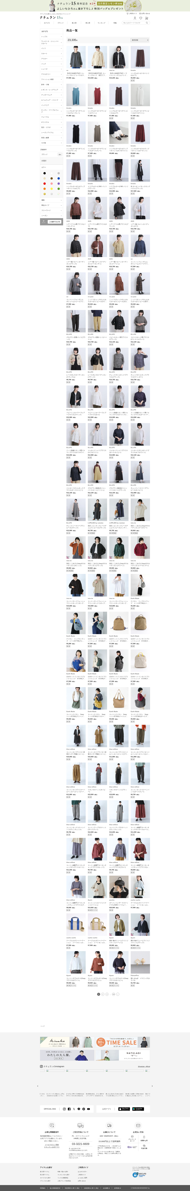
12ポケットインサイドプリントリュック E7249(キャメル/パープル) (118, 640)
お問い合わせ (82, 1181)
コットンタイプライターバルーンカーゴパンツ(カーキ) (140, 753)
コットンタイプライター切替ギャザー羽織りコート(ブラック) (75, 753)
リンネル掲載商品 (63, 1178)
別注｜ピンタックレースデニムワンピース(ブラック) (97, 527)
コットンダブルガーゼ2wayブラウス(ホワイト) (75, 979)
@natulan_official (144, 1066)
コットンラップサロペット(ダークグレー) (97, 828)
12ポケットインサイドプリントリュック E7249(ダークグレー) (118, 678)
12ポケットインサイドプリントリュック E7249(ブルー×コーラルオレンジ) (75, 678)
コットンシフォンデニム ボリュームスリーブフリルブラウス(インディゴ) (140, 263)
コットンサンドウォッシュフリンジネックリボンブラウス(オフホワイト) (118, 602)
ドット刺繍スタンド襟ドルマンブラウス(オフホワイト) (75, 451)
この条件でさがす (54, 222)
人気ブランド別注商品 (64, 1181)
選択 (60, 154)
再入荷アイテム (44, 1174)
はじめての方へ (82, 1171)
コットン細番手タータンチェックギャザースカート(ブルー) (75, 866)
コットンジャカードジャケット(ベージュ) (97, 904)
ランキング (101, 23)
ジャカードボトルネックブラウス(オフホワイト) (140, 451)
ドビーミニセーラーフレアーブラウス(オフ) (97, 413)
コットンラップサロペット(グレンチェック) (118, 828)
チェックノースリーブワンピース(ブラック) (75, 527)
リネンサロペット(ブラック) (118, 791)
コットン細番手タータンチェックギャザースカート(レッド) (140, 828)
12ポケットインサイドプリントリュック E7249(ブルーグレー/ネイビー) (97, 640)
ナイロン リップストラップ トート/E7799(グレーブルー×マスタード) (75, 640)
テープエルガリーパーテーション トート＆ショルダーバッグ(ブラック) (140, 904)
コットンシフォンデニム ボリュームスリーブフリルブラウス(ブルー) (75, 300)
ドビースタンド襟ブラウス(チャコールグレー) (140, 338)
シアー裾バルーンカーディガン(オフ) (140, 225)
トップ (43, 1026)
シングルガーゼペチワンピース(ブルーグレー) (75, 112)
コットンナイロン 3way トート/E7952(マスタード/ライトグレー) (97, 715)
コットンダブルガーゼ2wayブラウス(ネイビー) (118, 979)
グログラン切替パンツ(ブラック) (75, 338)
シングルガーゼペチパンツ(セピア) (140, 74)
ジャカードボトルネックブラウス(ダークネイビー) (75, 489)
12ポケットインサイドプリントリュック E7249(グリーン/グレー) (97, 678)
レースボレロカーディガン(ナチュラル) (75, 376)
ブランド (61, 23)
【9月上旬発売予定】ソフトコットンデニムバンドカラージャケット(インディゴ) (118, 74)
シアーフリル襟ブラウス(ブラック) (118, 225)
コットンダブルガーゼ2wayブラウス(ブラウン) (97, 979)
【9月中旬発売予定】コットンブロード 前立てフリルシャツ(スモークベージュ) (97, 74)
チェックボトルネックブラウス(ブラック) (118, 376)
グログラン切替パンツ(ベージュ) (97, 338)
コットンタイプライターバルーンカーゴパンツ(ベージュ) (75, 791)
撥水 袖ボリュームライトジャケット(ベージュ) (118, 941)
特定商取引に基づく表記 (72, 1188)
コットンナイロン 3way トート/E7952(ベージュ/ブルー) (118, 715)
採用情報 (116, 1188)
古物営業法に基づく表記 (91, 1188)
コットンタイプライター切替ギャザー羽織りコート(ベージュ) (97, 753)
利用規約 (42, 1188)
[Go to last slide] (37, 1086)
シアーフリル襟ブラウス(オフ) (97, 225)
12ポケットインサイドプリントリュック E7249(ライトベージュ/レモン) (140, 678)
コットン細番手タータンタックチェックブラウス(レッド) (140, 866)
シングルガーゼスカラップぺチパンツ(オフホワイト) (118, 150)
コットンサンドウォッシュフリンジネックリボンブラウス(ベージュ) (97, 602)
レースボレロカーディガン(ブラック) (97, 376)
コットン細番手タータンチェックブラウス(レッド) (97, 866)
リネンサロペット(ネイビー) (96, 791)
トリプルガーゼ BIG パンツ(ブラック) (97, 187)
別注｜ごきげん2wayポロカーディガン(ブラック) (97, 564)
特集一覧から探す (63, 1171)
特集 (115, 23)
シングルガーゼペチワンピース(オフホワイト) (140, 112)
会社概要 (105, 1188)
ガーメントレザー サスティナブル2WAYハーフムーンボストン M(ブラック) (118, 904)
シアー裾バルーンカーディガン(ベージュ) (118, 263)
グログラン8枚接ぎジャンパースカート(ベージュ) (97, 489)
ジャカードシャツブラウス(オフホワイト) (97, 451)
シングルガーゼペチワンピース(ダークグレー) (97, 150)
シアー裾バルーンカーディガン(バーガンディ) (97, 263)
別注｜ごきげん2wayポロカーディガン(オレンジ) (75, 564)
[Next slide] (152, 1086)
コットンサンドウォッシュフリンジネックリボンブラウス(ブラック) (75, 602)
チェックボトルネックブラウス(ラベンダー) (140, 376)
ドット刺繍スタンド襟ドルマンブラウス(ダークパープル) (140, 414)
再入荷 (88, 23)
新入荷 (74, 23)
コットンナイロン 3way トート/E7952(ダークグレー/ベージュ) (140, 715)
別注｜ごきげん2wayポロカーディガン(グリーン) (118, 564)
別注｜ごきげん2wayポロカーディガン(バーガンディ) (140, 564)
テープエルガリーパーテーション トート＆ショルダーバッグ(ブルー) (75, 942)
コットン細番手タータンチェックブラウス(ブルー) (118, 866)
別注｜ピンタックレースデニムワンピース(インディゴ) (118, 527)
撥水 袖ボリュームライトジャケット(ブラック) (140, 941)
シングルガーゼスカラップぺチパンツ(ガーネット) (140, 150)
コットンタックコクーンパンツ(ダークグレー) (140, 791)
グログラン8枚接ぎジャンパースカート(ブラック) (118, 489)
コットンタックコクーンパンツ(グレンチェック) (75, 828)
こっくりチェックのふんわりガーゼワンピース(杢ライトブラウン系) (140, 300)
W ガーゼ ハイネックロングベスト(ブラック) (140, 187)
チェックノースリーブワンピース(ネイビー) (140, 489)
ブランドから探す (45, 1181)
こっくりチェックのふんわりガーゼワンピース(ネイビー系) (97, 300)
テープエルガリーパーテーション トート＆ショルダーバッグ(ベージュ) (97, 942)
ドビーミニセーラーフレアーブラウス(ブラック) (75, 413)
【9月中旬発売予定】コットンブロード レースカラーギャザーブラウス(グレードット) (75, 74)
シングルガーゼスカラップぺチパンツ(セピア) (75, 187)
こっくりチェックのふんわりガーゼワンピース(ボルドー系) (118, 300)
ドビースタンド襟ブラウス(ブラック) (118, 338)
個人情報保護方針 (55, 1188)
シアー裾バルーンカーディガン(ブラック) (75, 263)
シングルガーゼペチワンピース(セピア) (118, 112)
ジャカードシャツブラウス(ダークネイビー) (118, 451)
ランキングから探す (63, 1174)
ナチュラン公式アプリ (51, 1147)
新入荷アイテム (44, 1171)
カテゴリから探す (45, 1178)
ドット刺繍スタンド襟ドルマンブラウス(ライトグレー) (118, 414)
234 (114, 994)
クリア (43, 222)
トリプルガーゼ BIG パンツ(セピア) (118, 187)
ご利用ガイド (82, 1174)
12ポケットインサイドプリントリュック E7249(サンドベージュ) (140, 640)
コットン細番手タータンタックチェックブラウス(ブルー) (75, 904)
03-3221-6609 (80, 1144)
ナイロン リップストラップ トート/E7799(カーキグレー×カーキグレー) (140, 602)
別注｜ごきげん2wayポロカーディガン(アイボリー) (140, 527)
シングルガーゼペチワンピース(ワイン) (97, 112)
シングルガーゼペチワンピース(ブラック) (75, 150)
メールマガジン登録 (52, 1144)
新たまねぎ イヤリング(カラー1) (140, 979)
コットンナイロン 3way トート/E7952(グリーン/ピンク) (75, 715)
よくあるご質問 (82, 1178)
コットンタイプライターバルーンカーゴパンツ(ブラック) (118, 753)
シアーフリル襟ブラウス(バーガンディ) (75, 225)
